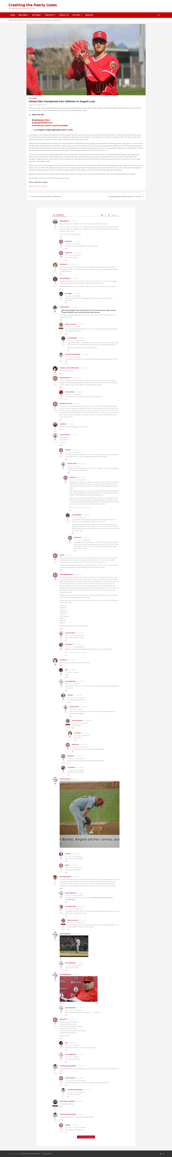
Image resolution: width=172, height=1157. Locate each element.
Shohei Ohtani (36, 186)
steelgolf (68, 293)
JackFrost (68, 241)
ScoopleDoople (71, 906)
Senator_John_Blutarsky (69, 368)
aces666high (65, 278)
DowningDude (70, 681)
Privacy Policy (47, 1153)
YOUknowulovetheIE (72, 354)
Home (12, 15)
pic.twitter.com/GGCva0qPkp (54, 126)
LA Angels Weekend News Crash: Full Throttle (124, 196)
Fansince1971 (65, 435)
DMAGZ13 (70, 756)
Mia (66, 670)
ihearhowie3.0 (65, 377)
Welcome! (22, 15)
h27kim (67, 450)
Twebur (70, 695)
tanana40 (63, 264)
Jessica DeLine (70, 324)
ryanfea (63, 424)
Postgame (33, 98)
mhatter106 (64, 307)
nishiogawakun (65, 876)
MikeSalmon (64, 221)
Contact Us (64, 15)
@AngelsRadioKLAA (43, 123)
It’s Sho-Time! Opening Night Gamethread (46, 196)
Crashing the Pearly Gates (33, 5)
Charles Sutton (41, 105)
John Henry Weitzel (67, 1101)
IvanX (62, 555)
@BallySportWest (42, 120)
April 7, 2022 (32, 105)
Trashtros (44, 186)
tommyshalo (69, 392)
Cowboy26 (69, 644)
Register (89, 15)
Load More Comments (86, 1137)
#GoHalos (36, 126)
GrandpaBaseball (66, 574)
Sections (36, 15)
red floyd (63, 660)
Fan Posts (49, 15)
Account (76, 15)
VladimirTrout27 (66, 403)
